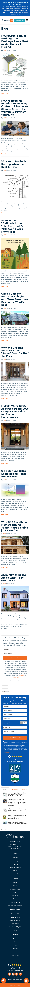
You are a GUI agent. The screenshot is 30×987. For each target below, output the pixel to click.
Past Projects (15, 955)
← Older (5, 687)
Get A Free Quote (15, 985)
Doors (15, 899)
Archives (24, 789)
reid (4, 50)
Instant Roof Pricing (19, 20)
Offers (15, 945)
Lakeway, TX (15, 923)
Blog (15, 942)
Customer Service (15, 867)
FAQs (15, 870)
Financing (15, 864)
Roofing (15, 882)
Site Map (19, 977)
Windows (15, 895)
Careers (15, 952)
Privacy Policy (16, 677)
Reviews (15, 948)
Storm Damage (15, 889)
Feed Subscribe (15, 681)
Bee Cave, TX (15, 914)
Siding (15, 892)
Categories (14, 789)
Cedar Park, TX (15, 917)
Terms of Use (21, 675)
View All (15, 930)
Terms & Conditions (15, 874)
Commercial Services (15, 905)
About (15, 939)
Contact (15, 857)
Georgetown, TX (15, 920)
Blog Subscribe (15, 658)
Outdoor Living (15, 902)
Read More (4, 93)
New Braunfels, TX (15, 927)
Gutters (15, 886)
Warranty (15, 861)
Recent (5, 789)
